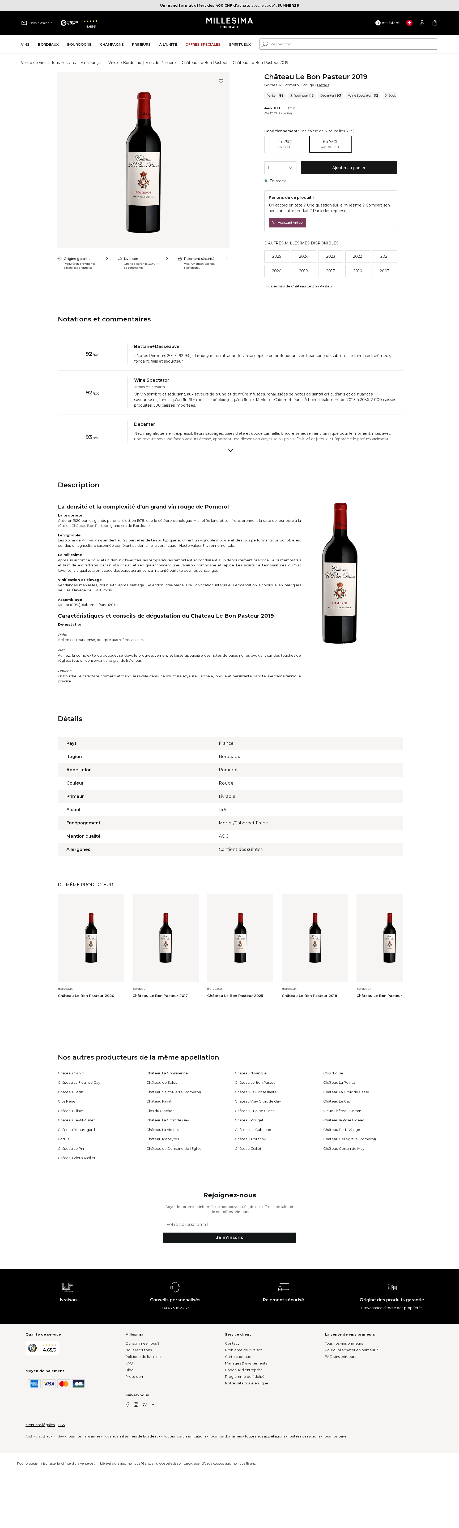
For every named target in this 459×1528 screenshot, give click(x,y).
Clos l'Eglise (333, 1073)
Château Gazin (70, 1092)
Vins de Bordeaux (124, 62)
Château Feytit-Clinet (76, 1120)
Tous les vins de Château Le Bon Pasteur (298, 286)
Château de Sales (161, 1082)
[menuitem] (25, 44)
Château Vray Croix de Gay (258, 1101)
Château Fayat (159, 1101)
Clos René (66, 1101)
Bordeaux (273, 85)
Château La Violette (163, 1129)
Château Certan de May (343, 1148)
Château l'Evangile (251, 1073)
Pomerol (292, 85)
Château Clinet (71, 1111)
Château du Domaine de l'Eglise (174, 1148)
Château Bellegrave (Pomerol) (349, 1139)
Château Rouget (249, 1120)
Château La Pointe (339, 1082)
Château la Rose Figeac (343, 1120)
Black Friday (53, 1436)
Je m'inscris (229, 1237)
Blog (129, 1370)
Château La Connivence (167, 1073)
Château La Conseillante (256, 1092)
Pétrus (63, 1139)
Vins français (92, 62)
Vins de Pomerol (161, 62)
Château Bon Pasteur (89, 525)
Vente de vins (33, 62)
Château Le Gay (337, 1101)
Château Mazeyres (162, 1139)
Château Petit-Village (341, 1129)
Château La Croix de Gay (167, 1120)
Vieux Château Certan (342, 1111)
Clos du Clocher (160, 1111)
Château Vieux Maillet (76, 1158)
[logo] (229, 23)
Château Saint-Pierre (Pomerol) (173, 1092)
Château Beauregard (76, 1129)
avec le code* (217, 5)
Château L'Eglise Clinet (254, 1111)
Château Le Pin (71, 1148)
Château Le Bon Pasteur (205, 62)
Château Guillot (248, 1148)
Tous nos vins (63, 62)
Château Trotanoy (250, 1139)
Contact (232, 1343)
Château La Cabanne (253, 1129)
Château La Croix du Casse (346, 1092)
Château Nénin (71, 1073)
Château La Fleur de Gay (79, 1082)
